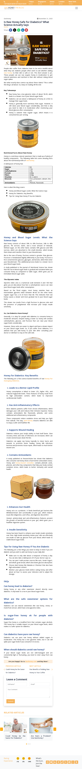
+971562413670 (9, 4)
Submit (10, 701)
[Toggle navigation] (76, 8)
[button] (1, 729)
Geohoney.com (31, 661)
